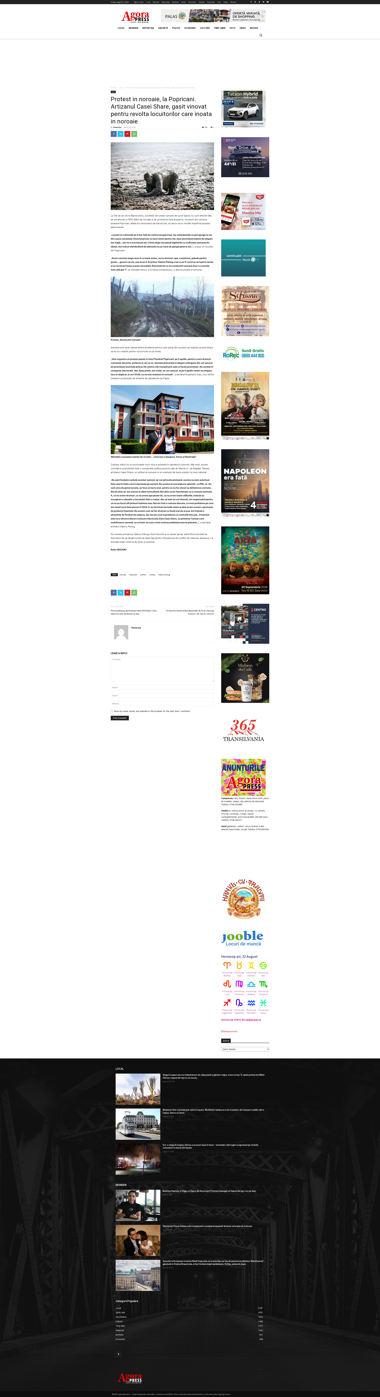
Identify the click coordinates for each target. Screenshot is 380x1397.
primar (143, 575)
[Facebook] (251, 2)
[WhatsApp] (134, 134)
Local (121, 87)
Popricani (133, 575)
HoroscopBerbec (227, 974)
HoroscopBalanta (251, 993)
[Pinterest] (127, 134)
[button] (260, 35)
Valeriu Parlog (164, 575)
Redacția (117, 127)
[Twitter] (259, 2)
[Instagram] (255, 2)
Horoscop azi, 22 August (239, 956)
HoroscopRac (263, 974)
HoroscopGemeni (251, 974)
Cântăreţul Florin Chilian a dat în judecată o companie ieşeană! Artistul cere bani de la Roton (207, 1226)
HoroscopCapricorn (239, 1011)
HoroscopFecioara (239, 993)
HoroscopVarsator (251, 1011)
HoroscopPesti (263, 1011)
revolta (152, 575)
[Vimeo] (263, 2)
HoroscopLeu (227, 993)
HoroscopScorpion (263, 993)
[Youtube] (267, 2)
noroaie (123, 575)
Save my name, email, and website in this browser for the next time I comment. (152, 711)
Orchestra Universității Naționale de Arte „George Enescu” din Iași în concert (190, 612)
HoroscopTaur (239, 974)
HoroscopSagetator (227, 1011)
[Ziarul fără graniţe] (135, 15)
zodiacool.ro (253, 1019)
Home (113, 87)
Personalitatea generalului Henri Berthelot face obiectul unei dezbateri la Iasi (134, 612)
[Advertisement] (190, 61)
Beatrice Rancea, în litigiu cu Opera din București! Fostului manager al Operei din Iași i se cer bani (209, 1191)
